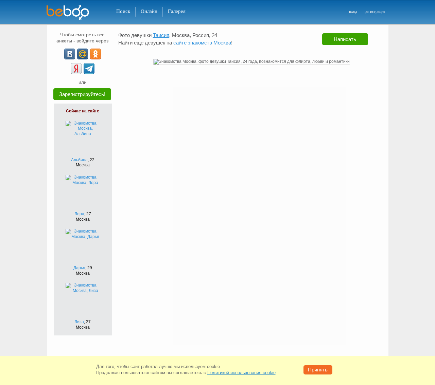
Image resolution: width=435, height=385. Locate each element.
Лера (79, 214)
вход (353, 11)
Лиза (79, 321)
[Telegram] (89, 68)
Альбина (79, 160)
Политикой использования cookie (241, 372)
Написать (345, 39)
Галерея (177, 11)
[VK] (69, 54)
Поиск (123, 11)
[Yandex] (76, 68)
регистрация (375, 11)
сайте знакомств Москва (202, 42)
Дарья (79, 267)
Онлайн (149, 11)
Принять (318, 369)
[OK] (95, 54)
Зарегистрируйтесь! (82, 94)
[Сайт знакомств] (72, 12)
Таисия (161, 35)
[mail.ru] (82, 54)
